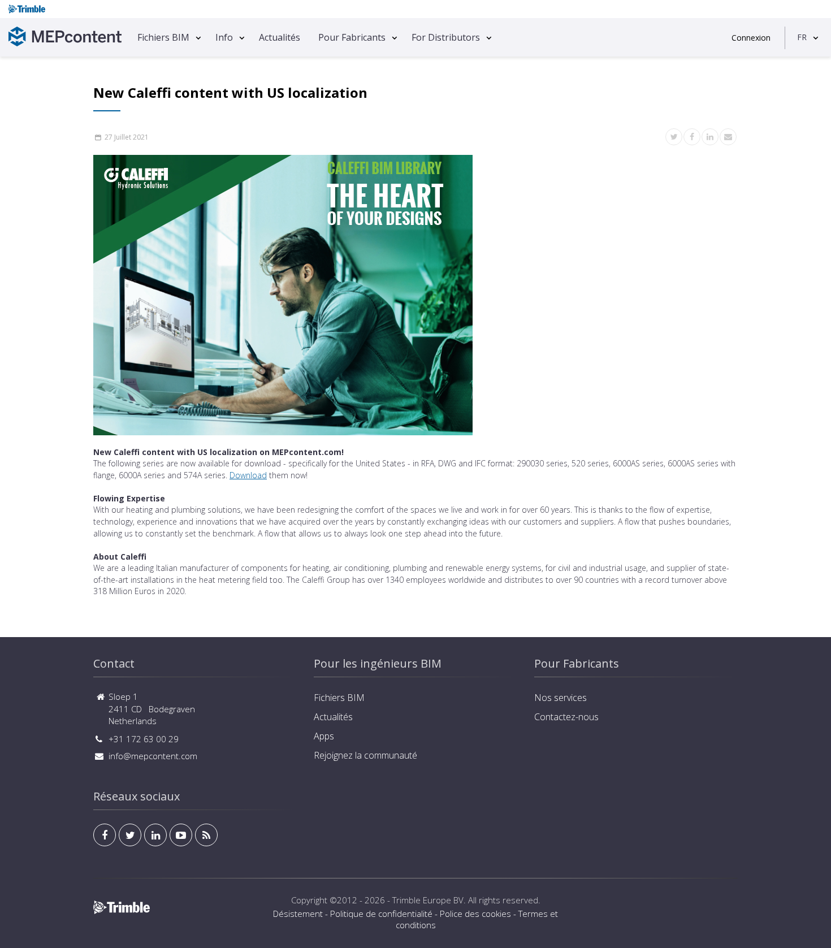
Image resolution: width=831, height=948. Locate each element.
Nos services (560, 697)
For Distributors (446, 37)
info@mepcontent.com (153, 755)
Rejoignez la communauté (365, 755)
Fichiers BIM (163, 37)
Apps (324, 736)
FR (802, 37)
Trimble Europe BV (428, 900)
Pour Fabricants (352, 37)
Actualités (279, 37)
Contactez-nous (566, 717)
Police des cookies (475, 913)
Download (248, 475)
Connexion (751, 37)
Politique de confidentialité (381, 913)
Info (224, 37)
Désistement (298, 913)
